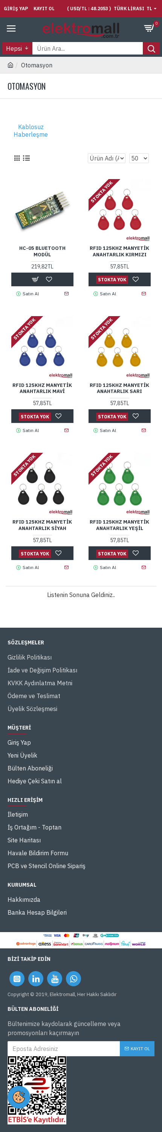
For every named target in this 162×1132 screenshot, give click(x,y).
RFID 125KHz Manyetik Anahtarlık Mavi (42, 388)
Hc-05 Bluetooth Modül (42, 251)
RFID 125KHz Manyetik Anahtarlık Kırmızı (119, 251)
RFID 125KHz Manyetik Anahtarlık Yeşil (119, 525)
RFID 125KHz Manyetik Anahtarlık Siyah (42, 525)
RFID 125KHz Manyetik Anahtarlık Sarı (119, 388)
